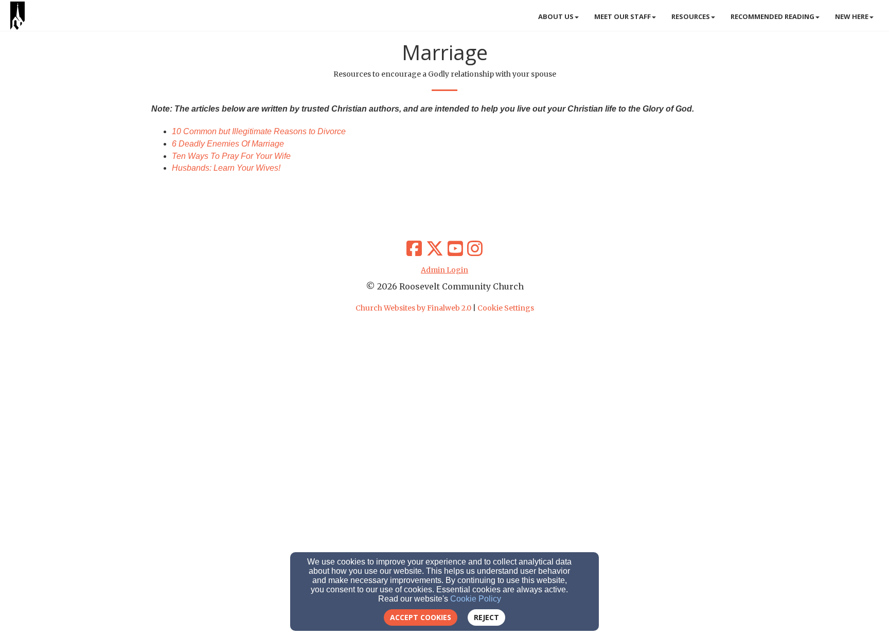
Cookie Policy (475, 598)
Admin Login (444, 270)
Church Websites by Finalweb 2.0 (413, 308)
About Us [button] (556, 16)
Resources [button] (690, 16)
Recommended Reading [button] (772, 16)
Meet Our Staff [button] (622, 16)
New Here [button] (851, 16)
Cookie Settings (505, 308)
